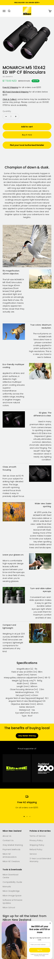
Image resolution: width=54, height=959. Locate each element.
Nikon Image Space (12, 895)
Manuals (7, 886)
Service (33, 854)
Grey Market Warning (27, 736)
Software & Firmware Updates (12, 901)
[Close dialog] (50, 923)
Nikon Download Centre (10, 876)
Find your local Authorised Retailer (27, 145)
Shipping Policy (37, 845)
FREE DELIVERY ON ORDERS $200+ (27, 2)
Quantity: (7, 111)
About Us (7, 836)
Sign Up (39, 950)
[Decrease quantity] (6, 116)
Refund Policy (36, 849)
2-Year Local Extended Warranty (40, 860)
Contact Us (8, 840)
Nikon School (9, 907)
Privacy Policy (36, 840)
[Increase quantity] (15, 116)
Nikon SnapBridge (11, 891)
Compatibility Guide (12, 882)
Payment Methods (11, 849)
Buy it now (27, 134)
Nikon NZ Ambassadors (10, 855)
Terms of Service (37, 836)
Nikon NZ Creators (11, 861)
